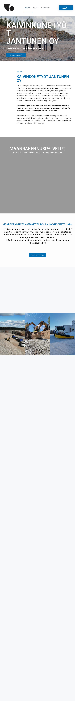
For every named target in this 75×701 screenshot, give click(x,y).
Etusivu (27, 8)
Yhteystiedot (45, 8)
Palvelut (36, 8)
